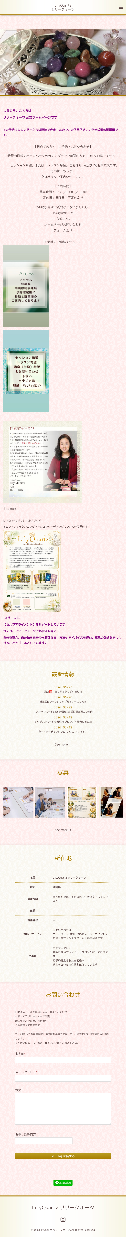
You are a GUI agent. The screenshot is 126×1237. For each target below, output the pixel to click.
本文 (18, 1090)
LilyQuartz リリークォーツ (63, 7)
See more (62, 744)
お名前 (20, 1054)
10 (85, 91)
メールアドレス (26, 1072)
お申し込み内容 (25, 1134)
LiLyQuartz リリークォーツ (63, 1207)
